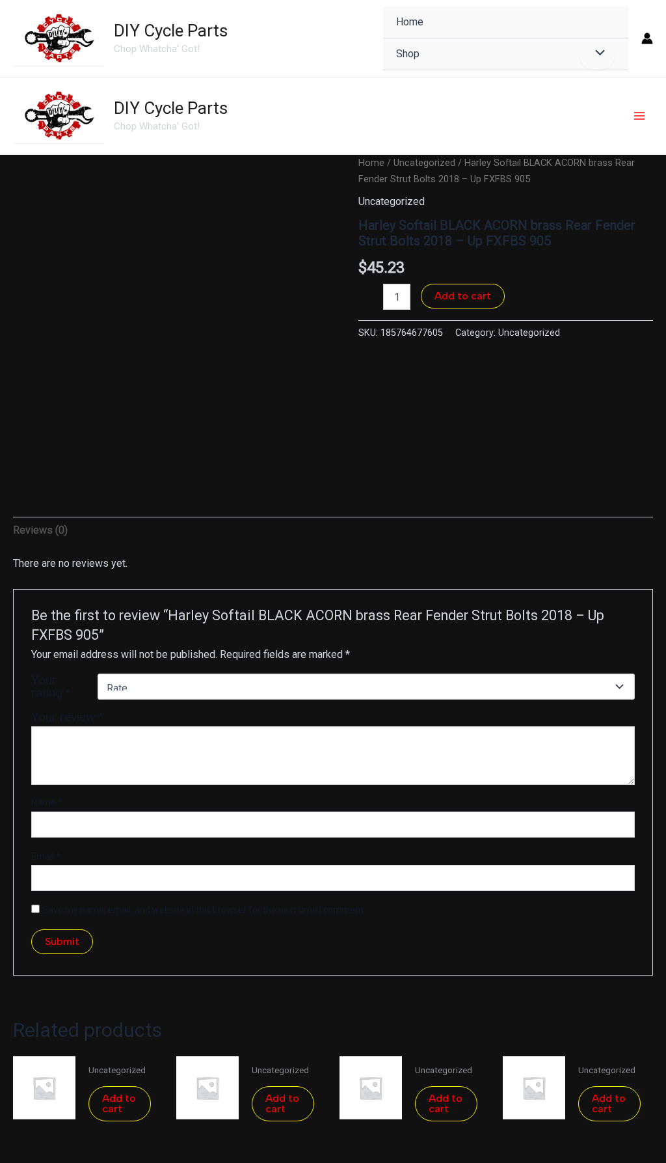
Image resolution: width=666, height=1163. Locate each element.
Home (371, 163)
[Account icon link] (647, 38)
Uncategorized (424, 163)
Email (45, 856)
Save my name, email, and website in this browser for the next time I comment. (204, 910)
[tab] (40, 530)
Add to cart (462, 296)
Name (46, 802)
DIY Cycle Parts (171, 30)
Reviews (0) (40, 530)
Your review (67, 716)
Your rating (51, 687)
